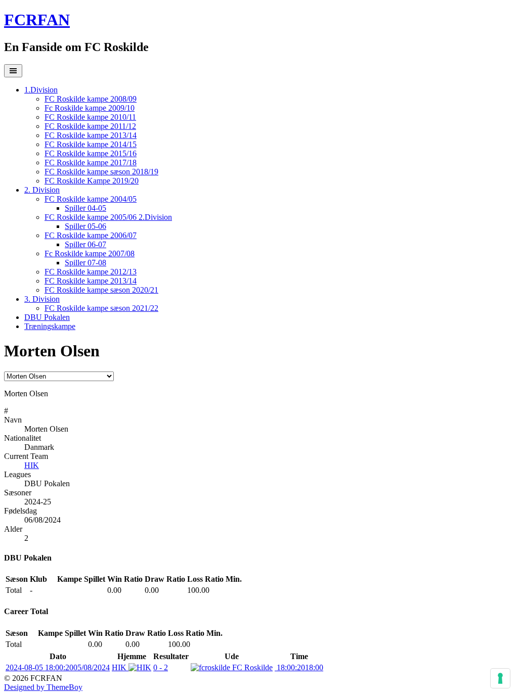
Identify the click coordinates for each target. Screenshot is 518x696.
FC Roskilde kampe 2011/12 (90, 126)
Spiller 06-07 (85, 244)
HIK (31, 465)
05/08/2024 (58, 667)
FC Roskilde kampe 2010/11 (90, 117)
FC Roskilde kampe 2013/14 (91, 135)
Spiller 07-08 (85, 262)
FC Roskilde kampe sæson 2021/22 (101, 308)
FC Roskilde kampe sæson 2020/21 (101, 290)
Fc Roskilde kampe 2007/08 (90, 253)
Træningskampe (49, 326)
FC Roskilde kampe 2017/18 (91, 162)
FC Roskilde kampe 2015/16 (91, 153)
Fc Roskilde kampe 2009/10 (90, 108)
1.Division (41, 89)
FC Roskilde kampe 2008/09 (91, 99)
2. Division (42, 189)
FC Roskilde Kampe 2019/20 (92, 180)
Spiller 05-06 (85, 226)
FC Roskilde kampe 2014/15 (91, 144)
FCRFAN (37, 20)
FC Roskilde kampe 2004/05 (91, 199)
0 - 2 (160, 667)
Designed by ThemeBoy (43, 687)
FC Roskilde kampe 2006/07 (91, 235)
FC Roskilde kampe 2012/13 (91, 271)
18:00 (299, 667)
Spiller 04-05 (85, 208)
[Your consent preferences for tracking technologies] (500, 678)
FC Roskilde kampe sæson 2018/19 (101, 171)
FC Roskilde (251, 667)
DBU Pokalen (47, 317)
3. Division (42, 299)
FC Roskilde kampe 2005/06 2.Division (108, 217)
